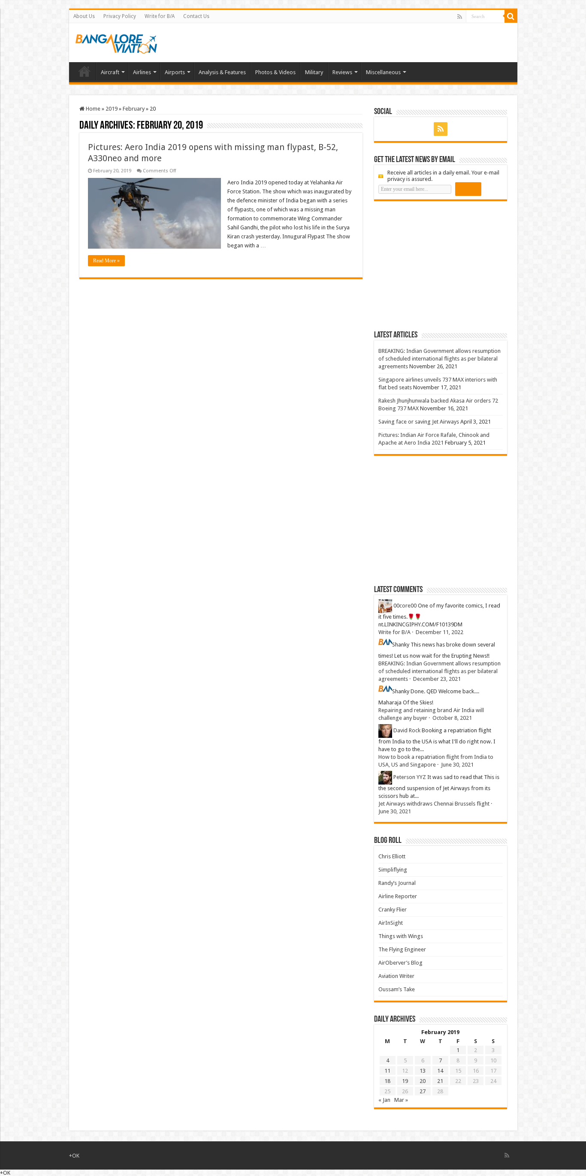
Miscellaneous (383, 72)
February (134, 108)
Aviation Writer (396, 976)
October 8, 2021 (452, 718)
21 (440, 1081)
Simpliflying (392, 869)
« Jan (384, 1100)
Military (314, 72)
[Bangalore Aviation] (116, 42)
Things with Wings (400, 936)
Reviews (342, 72)
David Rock (406, 730)
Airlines (142, 72)
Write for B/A (160, 16)
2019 (112, 108)
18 (387, 1081)
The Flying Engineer (402, 949)
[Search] (510, 16)
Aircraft (110, 72)
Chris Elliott (391, 856)
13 (423, 1071)
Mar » (401, 1100)
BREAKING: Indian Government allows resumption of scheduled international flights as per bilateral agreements (439, 359)
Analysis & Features (222, 72)
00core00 (405, 605)
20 (423, 1081)
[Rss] (459, 17)
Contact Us (196, 16)
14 (440, 1071)
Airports (175, 72)
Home (84, 71)
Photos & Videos (275, 72)
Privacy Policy (119, 16)
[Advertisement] (438, 265)
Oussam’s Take (396, 989)
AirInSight (390, 923)
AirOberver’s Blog (400, 962)
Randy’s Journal (397, 883)
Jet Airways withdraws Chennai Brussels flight (433, 803)
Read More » (106, 261)
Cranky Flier (392, 909)
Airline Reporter (397, 896)
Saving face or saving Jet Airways (418, 421)
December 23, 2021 (437, 679)
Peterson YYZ (409, 777)
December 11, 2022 (439, 632)
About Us (84, 16)
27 (423, 1091)
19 (405, 1081)
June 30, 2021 (457, 764)
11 (387, 1071)
